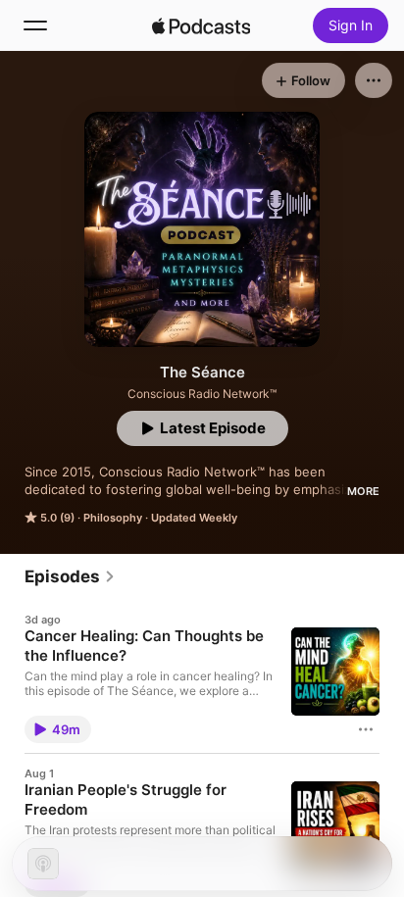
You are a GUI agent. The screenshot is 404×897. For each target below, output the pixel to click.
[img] (201, 25)
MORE (363, 491)
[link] (70, 576)
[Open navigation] (35, 25)
